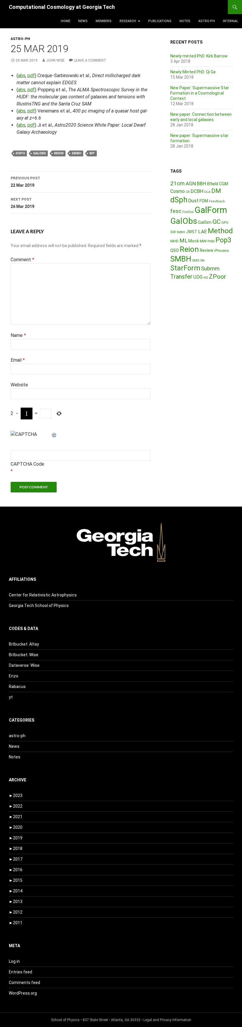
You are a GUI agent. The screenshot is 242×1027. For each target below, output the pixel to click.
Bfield (212, 183)
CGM (223, 183)
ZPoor (217, 276)
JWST (191, 231)
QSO (174, 250)
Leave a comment (90, 60)
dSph (20, 153)
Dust (193, 201)
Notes (184, 21)
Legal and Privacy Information (167, 1020)
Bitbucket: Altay (24, 644)
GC (216, 221)
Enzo (13, 676)
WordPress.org (23, 993)
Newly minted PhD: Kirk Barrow (199, 56)
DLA (207, 192)
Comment (22, 259)
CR (188, 192)
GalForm (210, 210)
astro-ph (206, 21)
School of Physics (65, 1020)
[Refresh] (54, 434)
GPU (224, 223)
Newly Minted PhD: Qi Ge (193, 72)
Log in (14, 961)
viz (205, 277)
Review (206, 250)
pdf (31, 75)
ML (183, 240)
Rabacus (17, 686)
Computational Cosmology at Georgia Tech (62, 7)
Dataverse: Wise (24, 665)
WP (92, 153)
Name (18, 335)
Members (104, 21)
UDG (197, 277)
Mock (193, 241)
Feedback (217, 201)
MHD (174, 241)
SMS (195, 260)
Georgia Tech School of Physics (39, 605)
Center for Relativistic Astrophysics (43, 595)
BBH (201, 183)
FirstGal (188, 212)
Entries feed (20, 972)
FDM (204, 201)
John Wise (55, 60)
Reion (58, 153)
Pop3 (223, 240)
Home (65, 21)
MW (203, 241)
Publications (159, 21)
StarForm (185, 268)
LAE (202, 231)
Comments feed (24, 982)
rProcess (221, 250)
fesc (176, 211)
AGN (191, 183)
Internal (230, 21)
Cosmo (177, 191)
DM (216, 190)
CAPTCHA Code (27, 464)
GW (173, 232)
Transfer (181, 276)
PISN (211, 241)
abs (21, 75)
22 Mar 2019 (25, 182)
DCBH (197, 191)
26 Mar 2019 (22, 203)
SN (202, 260)
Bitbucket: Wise (23, 654)
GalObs (39, 153)
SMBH (76, 153)
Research (128, 21)
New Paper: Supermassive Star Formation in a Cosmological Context (199, 93)
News (83, 21)
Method (220, 230)
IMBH (181, 232)
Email (18, 360)
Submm (210, 268)
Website (19, 385)
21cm (177, 183)
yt (11, 697)
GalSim (205, 222)
